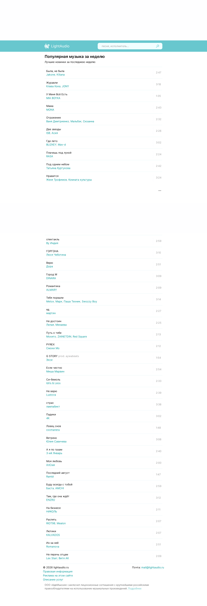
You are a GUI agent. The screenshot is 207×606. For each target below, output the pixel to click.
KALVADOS (53, 534)
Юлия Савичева (56, 441)
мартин (51, 313)
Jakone (50, 74)
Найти (157, 46)
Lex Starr (51, 558)
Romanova (52, 546)
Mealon (61, 523)
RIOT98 (50, 523)
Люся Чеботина (56, 254)
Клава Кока (53, 86)
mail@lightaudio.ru (152, 567)
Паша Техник (72, 301)
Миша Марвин (55, 371)
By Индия (52, 243)
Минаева (61, 324)
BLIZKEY (51, 144)
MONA (50, 109)
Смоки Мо (53, 348)
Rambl (50, 476)
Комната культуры (80, 179)
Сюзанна (88, 121)
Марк (58, 301)
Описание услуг (53, 579)
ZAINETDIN (64, 336)
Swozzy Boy (89, 301)
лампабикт (53, 406)
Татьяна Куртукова (58, 168)
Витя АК (64, 558)
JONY (65, 86)
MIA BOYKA (53, 98)
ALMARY (51, 289)
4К (47, 418)
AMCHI (59, 488)
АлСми (50, 464)
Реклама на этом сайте (58, 575)
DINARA (51, 278)
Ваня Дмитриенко (57, 121)
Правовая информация (57, 571)
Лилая (50, 324)
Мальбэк (76, 121)
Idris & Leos (53, 383)
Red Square (80, 336)
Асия (55, 133)
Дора (49, 266)
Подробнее (135, 588)
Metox (50, 301)
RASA (49, 156)
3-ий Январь (54, 453)
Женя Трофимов (56, 179)
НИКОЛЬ (51, 511)
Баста (50, 488)
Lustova (51, 394)
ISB (48, 133)
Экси (49, 359)
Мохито (51, 336)
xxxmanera (53, 429)
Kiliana (61, 74)
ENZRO (50, 499)
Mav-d (62, 144)
